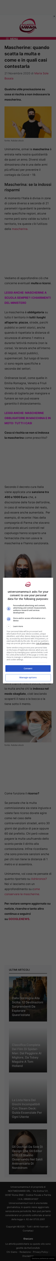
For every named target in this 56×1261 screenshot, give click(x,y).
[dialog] (28, 630)
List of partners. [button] (42, 643)
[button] (28, 626)
